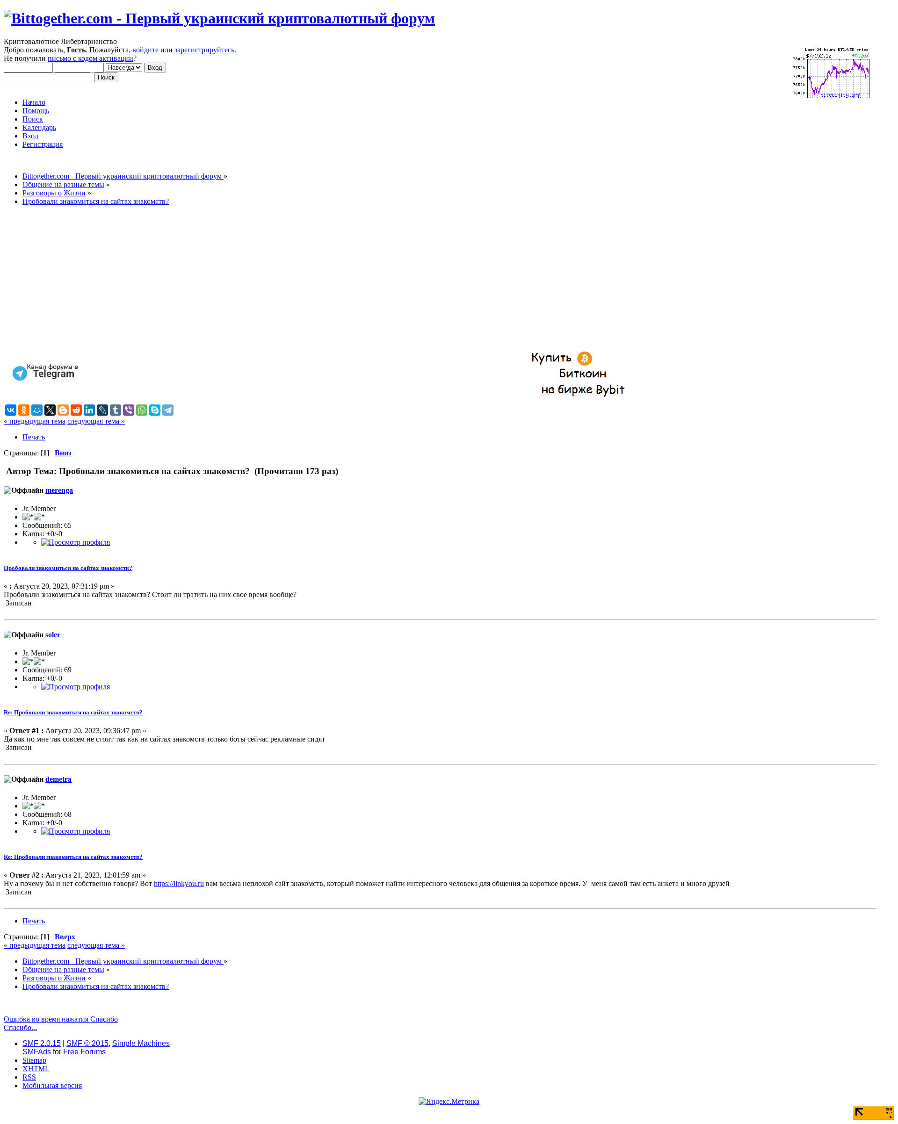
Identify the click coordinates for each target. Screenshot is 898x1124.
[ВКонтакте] (10, 410)
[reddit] (76, 410)
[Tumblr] (115, 410)
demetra (58, 779)
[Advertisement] (284, 278)
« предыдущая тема (34, 421)
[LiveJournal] (102, 410)
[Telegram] (168, 410)
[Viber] (128, 410)
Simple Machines (141, 1043)
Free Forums (84, 1052)
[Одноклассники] (23, 410)
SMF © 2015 (87, 1043)
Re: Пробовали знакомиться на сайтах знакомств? (73, 712)
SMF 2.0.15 (41, 1043)
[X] (50, 410)
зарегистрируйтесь (204, 50)
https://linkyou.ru (179, 883)
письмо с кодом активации (90, 58)
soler (52, 635)
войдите (145, 50)
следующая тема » (96, 421)
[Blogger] (63, 410)
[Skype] (154, 410)
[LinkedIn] (89, 410)
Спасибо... (20, 1027)
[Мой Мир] (37, 410)
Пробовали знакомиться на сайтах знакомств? (68, 567)
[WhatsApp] (141, 410)
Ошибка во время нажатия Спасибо (61, 1019)
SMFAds (36, 1052)
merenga (59, 490)
